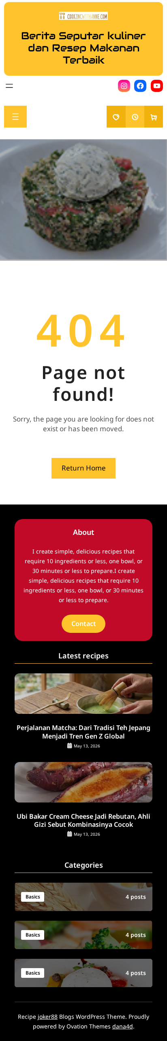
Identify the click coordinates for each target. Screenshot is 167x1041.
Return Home (84, 468)
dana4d (122, 1026)
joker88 (48, 1016)
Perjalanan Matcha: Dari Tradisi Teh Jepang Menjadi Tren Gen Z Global (83, 732)
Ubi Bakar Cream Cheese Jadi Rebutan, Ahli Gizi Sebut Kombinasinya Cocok (83, 820)
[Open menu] (9, 86)
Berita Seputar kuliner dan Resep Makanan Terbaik (83, 47)
